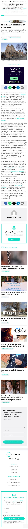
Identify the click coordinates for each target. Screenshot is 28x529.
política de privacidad (15, 515)
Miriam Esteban (5, 402)
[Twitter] (12, 459)
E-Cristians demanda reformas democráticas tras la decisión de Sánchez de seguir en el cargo (12, 398)
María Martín (5, 297)
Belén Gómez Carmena (7, 348)
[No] (26, 7)
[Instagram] (18, 459)
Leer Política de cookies (18, 12)
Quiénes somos (14, 466)
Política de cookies (14, 485)
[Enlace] (14, 454)
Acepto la (12, 515)
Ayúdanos (14, 469)
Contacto (14, 472)
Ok (6, 12)
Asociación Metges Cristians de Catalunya (12, 168)
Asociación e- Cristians (17, 171)
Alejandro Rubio (5, 271)
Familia (5, 39)
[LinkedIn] (15, 459)
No (9, 12)
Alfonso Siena (5, 374)
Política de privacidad (14, 482)
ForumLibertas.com (15, 37)
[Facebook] (10, 459)
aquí (13, 522)
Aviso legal (14, 479)
